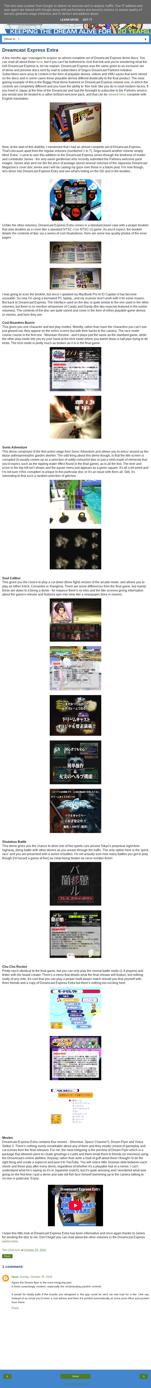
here (39, 62)
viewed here (116, 94)
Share (7, 1256)
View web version (75, 1383)
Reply (15, 1307)
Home (75, 1376)
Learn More (69, 20)
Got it (87, 20)
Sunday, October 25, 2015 (36, 1276)
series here (10, 1241)
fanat (15, 1276)
